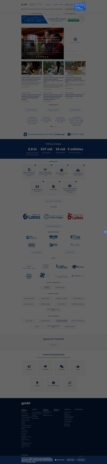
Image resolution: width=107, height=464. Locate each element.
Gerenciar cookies (60, 459)
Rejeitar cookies (70, 459)
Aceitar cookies (81, 459)
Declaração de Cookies (31, 461)
